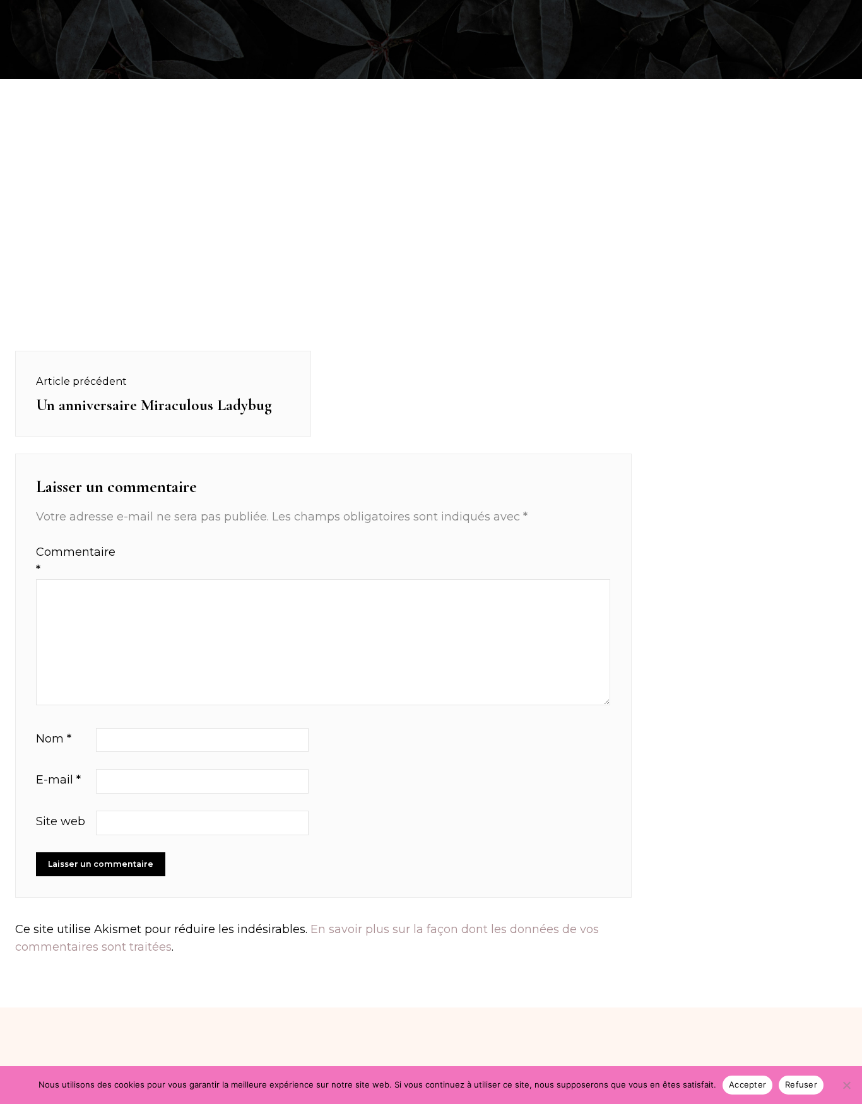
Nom (53, 739)
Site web (60, 821)
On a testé (76, 15)
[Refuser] (846, 1085)
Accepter (747, 1084)
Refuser (801, 1084)
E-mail (58, 780)
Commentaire (64, 561)
